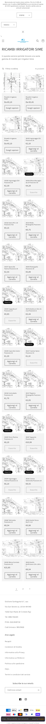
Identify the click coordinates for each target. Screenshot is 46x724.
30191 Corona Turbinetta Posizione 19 (34, 480)
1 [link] (16, 589)
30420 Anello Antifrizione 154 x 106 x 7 (33, 564)
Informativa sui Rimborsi (14, 658)
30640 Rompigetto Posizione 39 (32, 268)
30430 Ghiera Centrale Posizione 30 (11, 563)
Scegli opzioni (12, 108)
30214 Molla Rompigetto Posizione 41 (33, 224)
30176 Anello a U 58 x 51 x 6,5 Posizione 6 (33, 310)
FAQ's (7, 669)
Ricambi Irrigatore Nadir (10, 98)
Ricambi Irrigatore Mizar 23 (32, 98)
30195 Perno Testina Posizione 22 (11, 438)
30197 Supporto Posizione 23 (31, 438)
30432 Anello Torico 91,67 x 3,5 (32, 521)
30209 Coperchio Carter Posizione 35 (12, 352)
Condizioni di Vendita (13, 647)
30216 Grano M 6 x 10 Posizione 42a (11, 224)
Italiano (6, 25)
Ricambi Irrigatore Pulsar (10, 139)
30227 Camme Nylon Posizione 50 (33, 352)
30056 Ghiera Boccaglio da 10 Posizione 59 (33, 181)
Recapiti (8, 641)
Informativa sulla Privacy (15, 652)
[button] (3, 41)
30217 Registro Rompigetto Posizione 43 (33, 395)
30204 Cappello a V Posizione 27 (10, 310)
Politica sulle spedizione (14, 663)
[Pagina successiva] (29, 589)
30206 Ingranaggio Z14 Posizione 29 (12, 181)
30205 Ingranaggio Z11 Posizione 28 (33, 139)
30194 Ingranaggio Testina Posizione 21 (11, 480)
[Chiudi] (23, 32)
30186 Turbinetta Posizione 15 (10, 521)
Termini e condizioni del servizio (17, 674)
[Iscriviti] (38, 690)
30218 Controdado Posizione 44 (10, 394)
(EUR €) (21, 15)
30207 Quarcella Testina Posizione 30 (11, 268)
